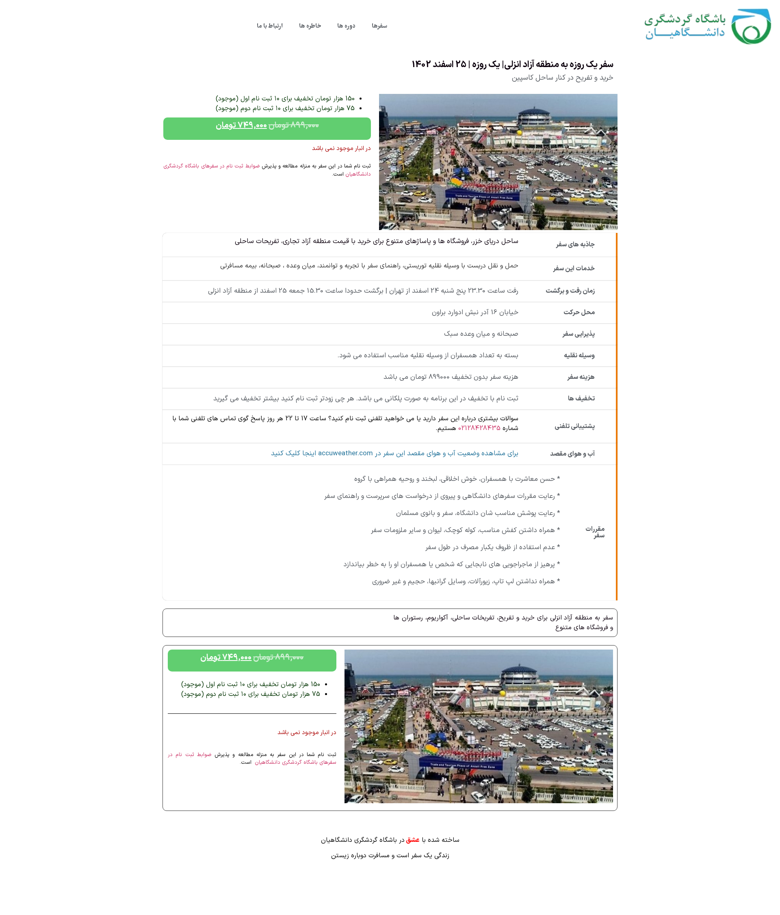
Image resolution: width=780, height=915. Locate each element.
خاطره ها (310, 26)
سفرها (379, 26)
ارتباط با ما (270, 26)
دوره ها (346, 26)
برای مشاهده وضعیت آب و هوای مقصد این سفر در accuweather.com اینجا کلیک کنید (394, 453)
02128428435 (479, 428)
